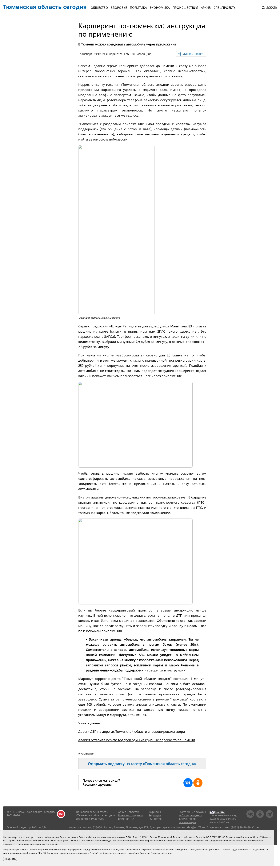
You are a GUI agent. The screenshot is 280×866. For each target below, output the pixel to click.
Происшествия (185, 8)
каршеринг (88, 753)
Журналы (155, 812)
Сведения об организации (187, 820)
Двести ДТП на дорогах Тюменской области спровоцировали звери (131, 731)
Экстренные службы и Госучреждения (192, 813)
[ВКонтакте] (188, 782)
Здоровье (119, 8)
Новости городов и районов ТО (130, 817)
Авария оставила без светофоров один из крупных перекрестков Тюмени (136, 740)
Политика (138, 8)
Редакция (155, 815)
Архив (206, 8)
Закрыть (10, 859)
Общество (99, 8)
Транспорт (85, 54)
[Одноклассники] (197, 782)
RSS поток (155, 819)
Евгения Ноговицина (137, 54)
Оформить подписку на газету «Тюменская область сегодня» (142, 763)
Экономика (160, 8)
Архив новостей (128, 812)
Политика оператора (161, 852)
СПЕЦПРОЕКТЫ (225, 8)
